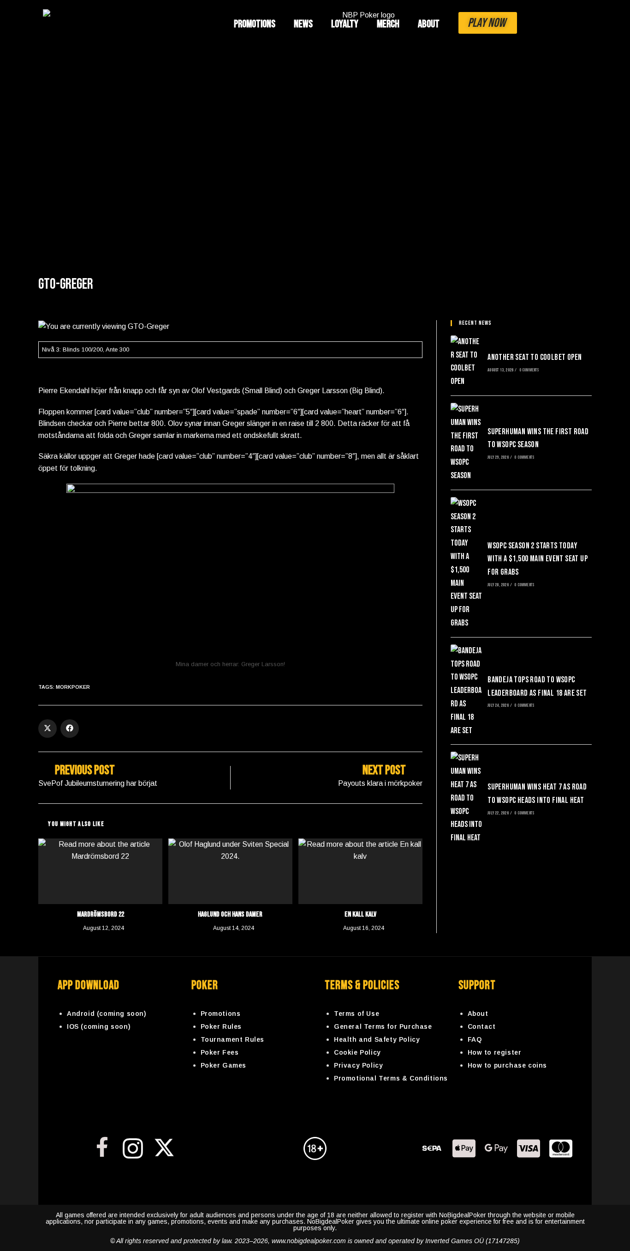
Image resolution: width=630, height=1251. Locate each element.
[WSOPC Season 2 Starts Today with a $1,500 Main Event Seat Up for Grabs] (466, 563)
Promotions (254, 24)
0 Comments (529, 370)
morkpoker (73, 687)
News (303, 24)
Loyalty (344, 24)
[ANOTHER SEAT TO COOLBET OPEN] (466, 362)
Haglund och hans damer (230, 914)
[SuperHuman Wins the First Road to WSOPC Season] (466, 443)
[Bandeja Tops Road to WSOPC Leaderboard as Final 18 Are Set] (466, 691)
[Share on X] (47, 728)
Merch (388, 24)
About (429, 24)
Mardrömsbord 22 (100, 914)
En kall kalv (360, 914)
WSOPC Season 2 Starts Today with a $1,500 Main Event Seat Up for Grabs (537, 559)
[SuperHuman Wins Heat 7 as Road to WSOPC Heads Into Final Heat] (466, 798)
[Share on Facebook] (69, 728)
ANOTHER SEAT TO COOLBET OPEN (534, 357)
